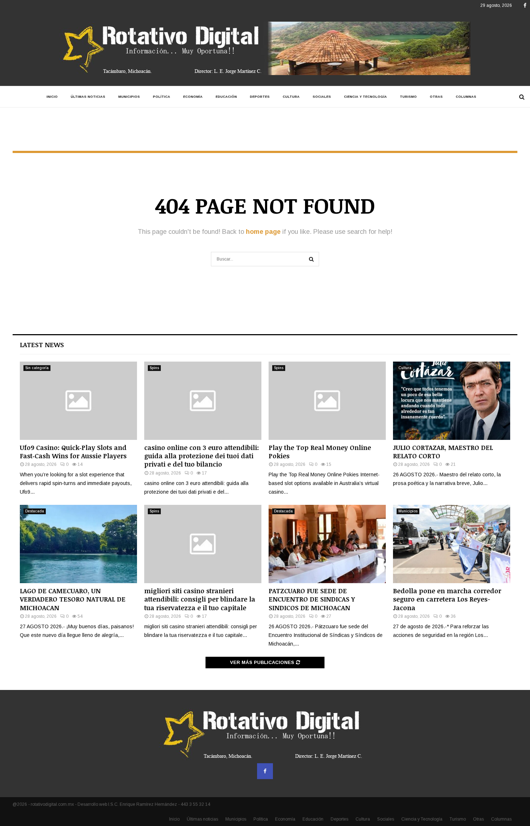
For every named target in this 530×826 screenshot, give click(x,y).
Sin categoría (37, 368)
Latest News (42, 344)
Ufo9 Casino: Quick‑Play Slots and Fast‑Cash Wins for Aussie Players (73, 451)
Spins (154, 368)
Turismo (408, 97)
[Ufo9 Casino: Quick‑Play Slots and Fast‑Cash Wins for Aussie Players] (78, 401)
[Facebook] (265, 771)
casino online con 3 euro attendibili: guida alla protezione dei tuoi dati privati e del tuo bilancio (201, 456)
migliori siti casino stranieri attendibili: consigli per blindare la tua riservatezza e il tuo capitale (199, 599)
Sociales (322, 97)
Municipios (129, 97)
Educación (226, 97)
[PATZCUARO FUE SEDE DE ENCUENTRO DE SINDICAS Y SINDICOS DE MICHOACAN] (327, 544)
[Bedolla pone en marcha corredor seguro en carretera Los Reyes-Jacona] (451, 544)
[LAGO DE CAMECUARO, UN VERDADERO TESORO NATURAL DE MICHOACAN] (78, 544)
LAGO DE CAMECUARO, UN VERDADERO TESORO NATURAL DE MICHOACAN (72, 599)
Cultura (291, 97)
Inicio (52, 97)
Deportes (260, 97)
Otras (436, 97)
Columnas (466, 97)
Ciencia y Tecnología (365, 97)
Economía (193, 97)
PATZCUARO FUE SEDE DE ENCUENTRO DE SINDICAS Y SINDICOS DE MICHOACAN (312, 599)
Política (161, 97)
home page (263, 231)
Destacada (34, 511)
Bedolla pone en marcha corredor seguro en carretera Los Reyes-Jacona (447, 599)
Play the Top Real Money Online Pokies (320, 451)
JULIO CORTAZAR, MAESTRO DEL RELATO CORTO (443, 451)
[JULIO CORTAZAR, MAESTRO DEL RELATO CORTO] (451, 401)
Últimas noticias (88, 97)
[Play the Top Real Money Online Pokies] (327, 401)
